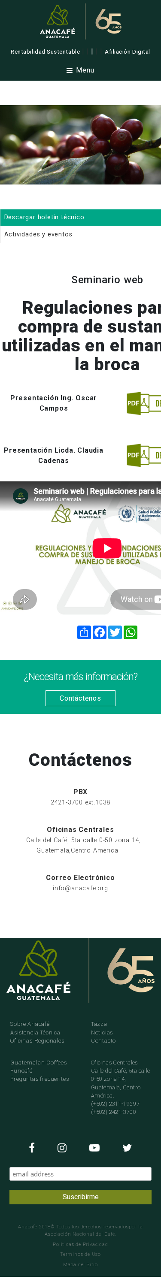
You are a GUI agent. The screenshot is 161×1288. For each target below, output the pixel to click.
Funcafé (21, 1070)
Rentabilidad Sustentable (45, 51)
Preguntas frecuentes (39, 1079)
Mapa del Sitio (80, 1264)
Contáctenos (80, 698)
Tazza (99, 1024)
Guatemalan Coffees (38, 1062)
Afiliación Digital (127, 51)
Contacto (103, 1040)
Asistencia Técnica (35, 1032)
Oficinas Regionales (37, 1040)
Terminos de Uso (80, 1254)
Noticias (102, 1032)
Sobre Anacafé (29, 1024)
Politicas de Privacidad (80, 1244)
